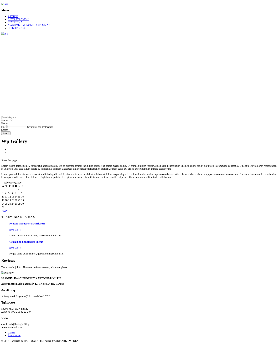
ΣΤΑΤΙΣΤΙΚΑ (15, 22)
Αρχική (11, 332)
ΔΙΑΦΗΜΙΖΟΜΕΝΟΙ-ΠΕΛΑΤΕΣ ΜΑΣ (29, 25)
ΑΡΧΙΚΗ (13, 16)
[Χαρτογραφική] (4, 4)
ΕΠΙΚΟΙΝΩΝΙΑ (16, 28)
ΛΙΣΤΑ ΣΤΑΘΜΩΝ (18, 19)
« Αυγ (4, 210)
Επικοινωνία (14, 335)
